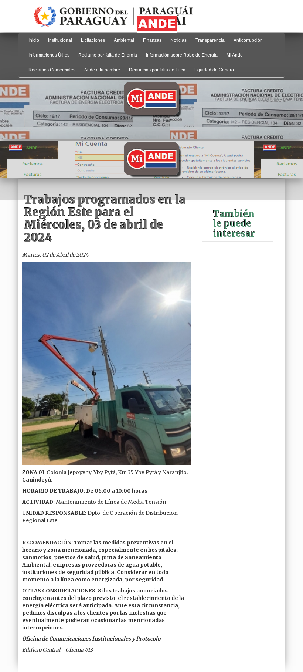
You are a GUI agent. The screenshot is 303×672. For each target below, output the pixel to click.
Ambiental (124, 40)
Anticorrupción (248, 40)
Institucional (60, 40)
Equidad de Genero (214, 69)
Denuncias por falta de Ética (157, 69)
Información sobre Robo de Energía (182, 55)
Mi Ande (235, 55)
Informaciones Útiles (48, 55)
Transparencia (210, 40)
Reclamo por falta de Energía (107, 55)
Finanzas (152, 40)
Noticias (178, 40)
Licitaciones (93, 40)
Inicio (33, 40)
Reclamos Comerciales (51, 69)
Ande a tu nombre (102, 69)
